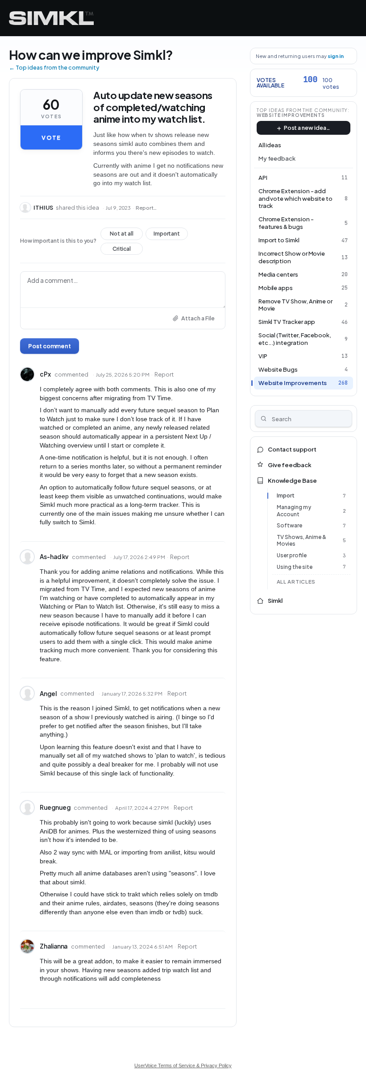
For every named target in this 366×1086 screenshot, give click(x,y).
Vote (51, 137)
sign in (336, 56)
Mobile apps (275, 287)
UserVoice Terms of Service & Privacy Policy (183, 1065)
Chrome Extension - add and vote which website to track (295, 198)
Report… (146, 207)
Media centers (278, 274)
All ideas (269, 145)
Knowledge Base (292, 480)
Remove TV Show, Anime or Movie (295, 305)
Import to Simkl (278, 240)
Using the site (294, 567)
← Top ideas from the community (54, 67)
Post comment (49, 345)
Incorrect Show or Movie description (291, 257)
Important (167, 235)
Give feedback (290, 464)
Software (289, 525)
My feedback (276, 158)
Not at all (121, 235)
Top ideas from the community (302, 110)
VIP (262, 356)
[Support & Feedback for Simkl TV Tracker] (51, 18)
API (262, 177)
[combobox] (303, 418)
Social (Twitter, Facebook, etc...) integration (294, 339)
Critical (121, 250)
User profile (292, 555)
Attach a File (198, 318)
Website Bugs (278, 369)
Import (286, 495)
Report (164, 374)
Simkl (275, 600)
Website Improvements (291, 115)
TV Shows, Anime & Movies (301, 540)
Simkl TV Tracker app (287, 321)
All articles (296, 581)
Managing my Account (294, 511)
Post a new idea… (307, 127)
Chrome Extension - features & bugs (286, 223)
